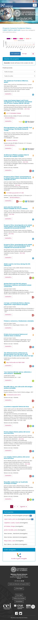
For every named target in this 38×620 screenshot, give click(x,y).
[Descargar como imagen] (33, 53)
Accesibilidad (19, 601)
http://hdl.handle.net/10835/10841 (16, 362)
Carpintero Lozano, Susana (12, 523)
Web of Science (30, 122)
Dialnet (31, 171)
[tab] (19, 550)
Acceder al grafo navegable (19, 558)
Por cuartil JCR (15, 53)
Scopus (20, 122)
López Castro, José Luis (11, 519)
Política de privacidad (19, 598)
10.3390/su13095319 (12, 140)
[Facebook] (16, 613)
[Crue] (19, 606)
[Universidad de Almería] (19, 569)
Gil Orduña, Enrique (9, 526)
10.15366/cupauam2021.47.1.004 (15, 193)
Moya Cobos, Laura (9, 541)
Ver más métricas (9, 118)
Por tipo (24, 53)
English (36, 1)
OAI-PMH (33, 95)
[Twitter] (20, 613)
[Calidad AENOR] (30, 606)
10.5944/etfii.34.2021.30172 (14, 395)
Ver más (27, 109)
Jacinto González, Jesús (10, 530)
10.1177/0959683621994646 (14, 113)
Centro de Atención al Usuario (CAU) (19, 584)
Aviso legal (19, 595)
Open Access (33, 81)
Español (33, 1)
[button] (19, 550)
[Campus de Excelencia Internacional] (7, 606)
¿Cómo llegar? (19, 588)
